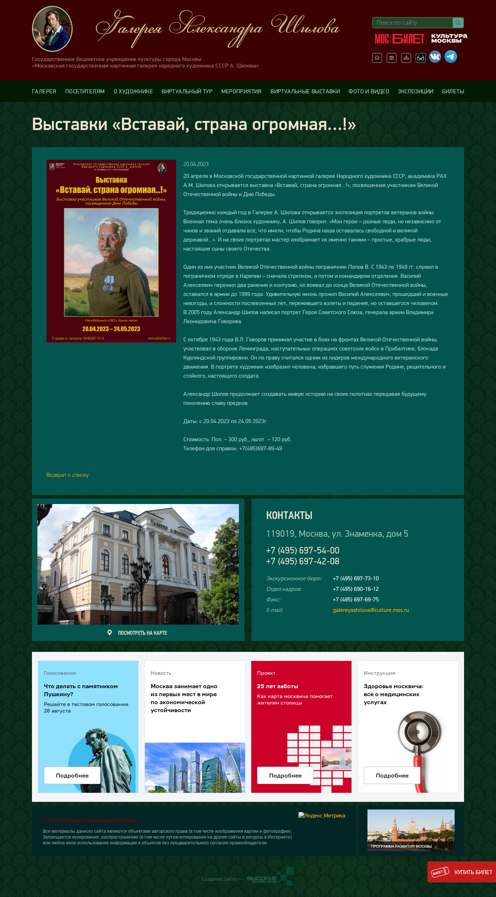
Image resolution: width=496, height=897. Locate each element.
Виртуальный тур (187, 91)
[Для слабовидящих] (421, 60)
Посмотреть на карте (142, 633)
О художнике (133, 91)
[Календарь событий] (392, 60)
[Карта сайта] (406, 60)
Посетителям (85, 91)
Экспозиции (415, 91)
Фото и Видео (369, 91)
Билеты (453, 91)
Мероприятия (241, 91)
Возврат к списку (67, 474)
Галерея (44, 91)
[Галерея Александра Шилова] (193, 29)
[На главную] (377, 60)
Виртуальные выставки (305, 91)
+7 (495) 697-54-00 (303, 550)
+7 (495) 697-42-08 (303, 561)
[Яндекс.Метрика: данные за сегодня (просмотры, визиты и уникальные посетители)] (321, 815)
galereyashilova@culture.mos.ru (371, 609)
